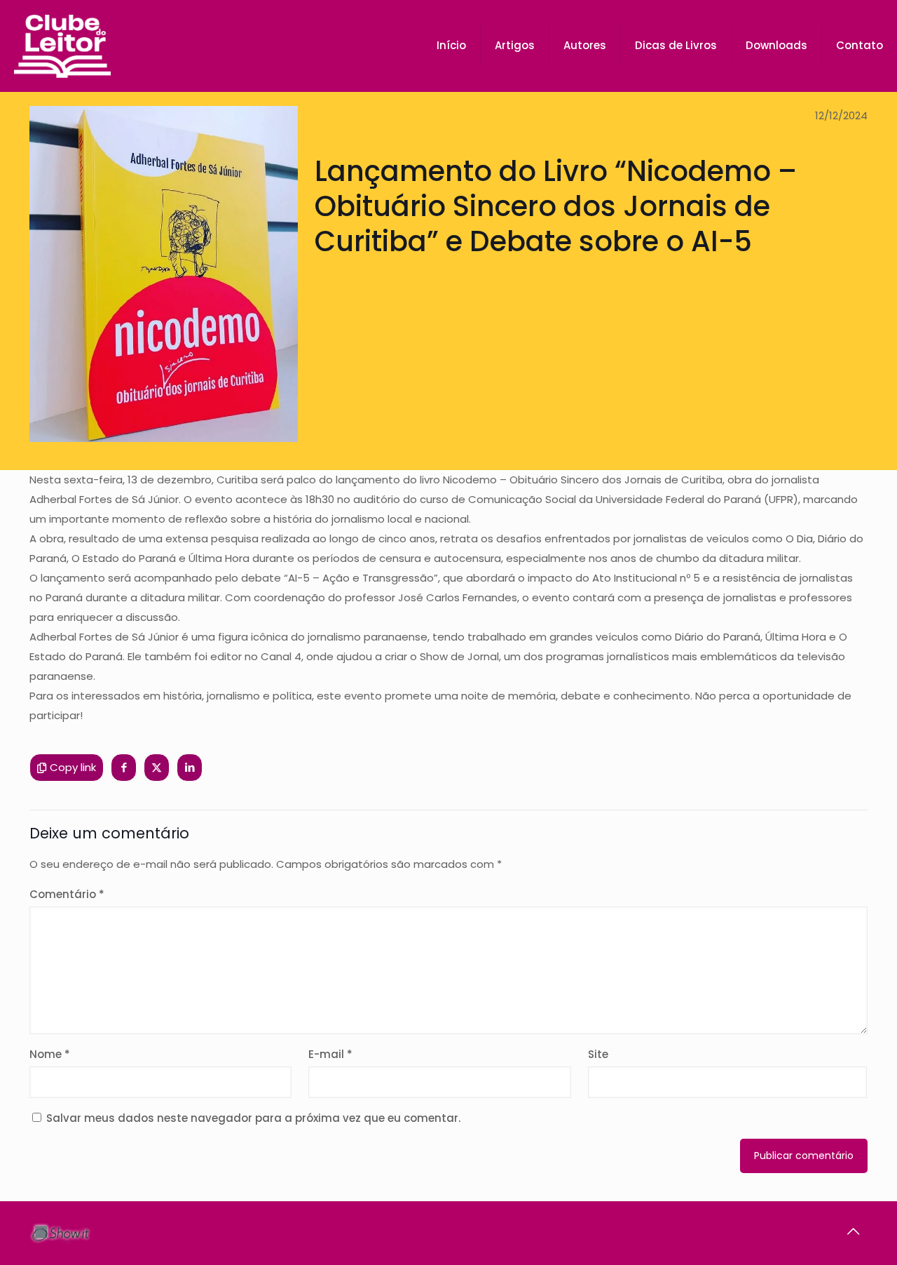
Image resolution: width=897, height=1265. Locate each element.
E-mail (330, 1054)
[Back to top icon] (853, 1231)
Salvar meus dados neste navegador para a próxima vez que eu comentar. (253, 1118)
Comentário (66, 894)
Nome (49, 1054)
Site (598, 1054)
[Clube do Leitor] (62, 45)
